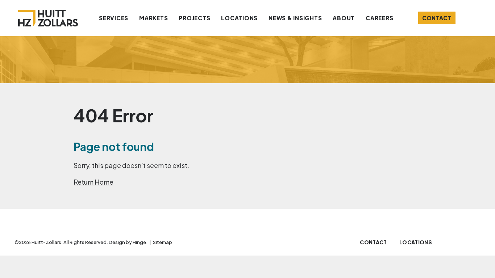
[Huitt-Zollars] (48, 18)
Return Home (93, 182)
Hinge (139, 242)
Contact (437, 17)
